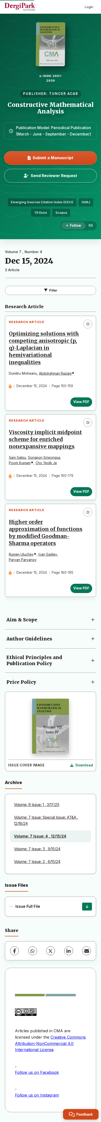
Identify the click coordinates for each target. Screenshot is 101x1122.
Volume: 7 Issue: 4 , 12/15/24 (40, 836)
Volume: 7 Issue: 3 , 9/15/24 (37, 849)
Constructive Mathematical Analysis (51, 108)
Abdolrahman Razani (55, 373)
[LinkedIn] (68, 950)
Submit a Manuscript (53, 157)
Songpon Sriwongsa (44, 458)
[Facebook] (14, 950)
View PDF (81, 402)
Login (89, 7)
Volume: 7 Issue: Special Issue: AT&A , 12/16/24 (46, 820)
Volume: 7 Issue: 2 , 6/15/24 (37, 861)
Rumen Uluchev (21, 554)
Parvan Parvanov (23, 560)
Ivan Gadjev (47, 554)
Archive (13, 782)
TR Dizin (40, 212)
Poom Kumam (20, 463)
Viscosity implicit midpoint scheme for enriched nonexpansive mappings (45, 439)
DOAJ (86, 202)
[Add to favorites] (87, 324)
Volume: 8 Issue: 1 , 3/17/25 (36, 804)
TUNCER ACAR (63, 94)
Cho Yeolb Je (46, 463)
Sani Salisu (17, 458)
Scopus (61, 212)
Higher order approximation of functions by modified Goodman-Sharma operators (45, 533)
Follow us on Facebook (37, 1072)
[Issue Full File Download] (87, 906)
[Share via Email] (86, 950)
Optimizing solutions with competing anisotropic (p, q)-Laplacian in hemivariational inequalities (44, 348)
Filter (53, 290)
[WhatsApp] (32, 950)
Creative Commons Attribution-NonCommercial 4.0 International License (50, 1043)
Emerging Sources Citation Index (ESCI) (42, 202)
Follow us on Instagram (37, 1095)
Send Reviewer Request (54, 175)
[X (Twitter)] (50, 950)
